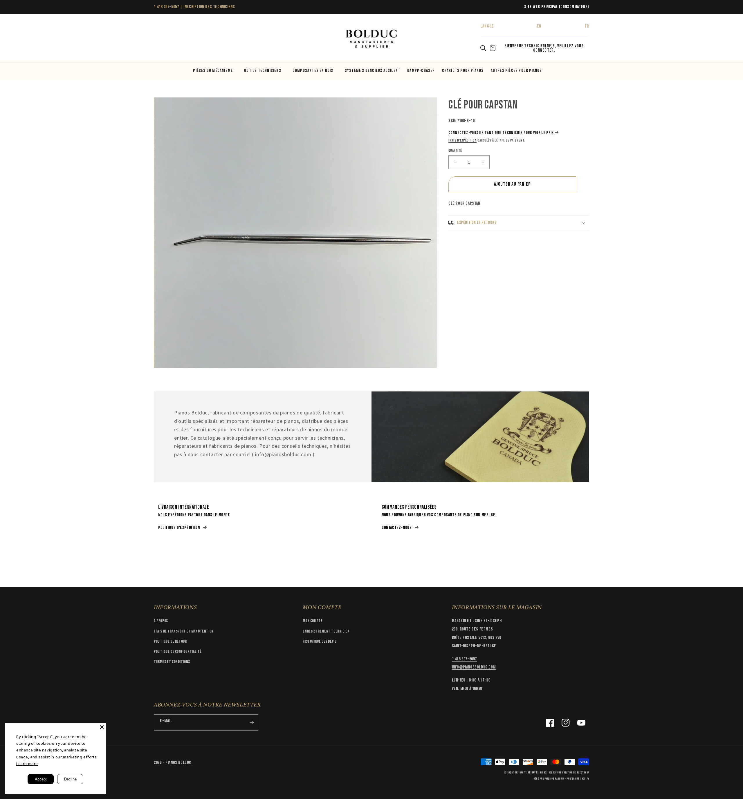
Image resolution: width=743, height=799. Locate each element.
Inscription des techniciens (209, 7)
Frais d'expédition (462, 140)
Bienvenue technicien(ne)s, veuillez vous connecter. (544, 48)
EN (539, 26)
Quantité (455, 150)
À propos (161, 620)
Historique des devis (319, 641)
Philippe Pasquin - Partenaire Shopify (566, 778)
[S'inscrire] (251, 722)
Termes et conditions (172, 661)
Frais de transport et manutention (184, 631)
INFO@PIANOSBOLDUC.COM (474, 667)
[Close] (102, 727)
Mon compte (312, 620)
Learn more (27, 763)
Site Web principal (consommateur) (556, 7)
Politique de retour (170, 641)
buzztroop (583, 772)
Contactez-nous (397, 527)
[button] (160, 39)
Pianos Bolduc (548, 772)
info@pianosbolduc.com (283, 454)
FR (587, 26)
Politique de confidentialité (178, 651)
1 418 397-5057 (166, 7)
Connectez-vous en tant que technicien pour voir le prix (501, 132)
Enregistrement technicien (326, 631)
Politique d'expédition (179, 527)
